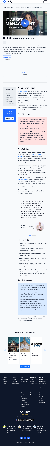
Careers (5, 387)
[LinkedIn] (21, 438)
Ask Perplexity (42, 381)
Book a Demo (9, 118)
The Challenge (9, 97)
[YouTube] (25, 438)
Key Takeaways (10, 103)
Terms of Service (23, 442)
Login (15, 379)
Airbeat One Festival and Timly (12, 355)
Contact (5, 381)
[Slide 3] (35, 235)
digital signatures (23, 179)
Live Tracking (24, 402)
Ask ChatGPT (42, 379)
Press (4, 383)
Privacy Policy (31, 442)
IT (4, 42)
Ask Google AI (42, 383)
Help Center (15, 381)
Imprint (17, 442)
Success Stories (20, 7)
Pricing (13, 391)
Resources (10, 7)
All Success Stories (25, 366)
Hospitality (32, 394)
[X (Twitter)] (28, 438)
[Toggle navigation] (45, 1)
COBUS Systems (23, 91)
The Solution (9, 99)
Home (4, 7)
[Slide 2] (33, 235)
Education (32, 391)
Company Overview (8, 94)
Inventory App (24, 381)
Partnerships (6, 385)
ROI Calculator (15, 389)
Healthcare (32, 393)
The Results (9, 101)
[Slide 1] (30, 235)
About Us (5, 379)
